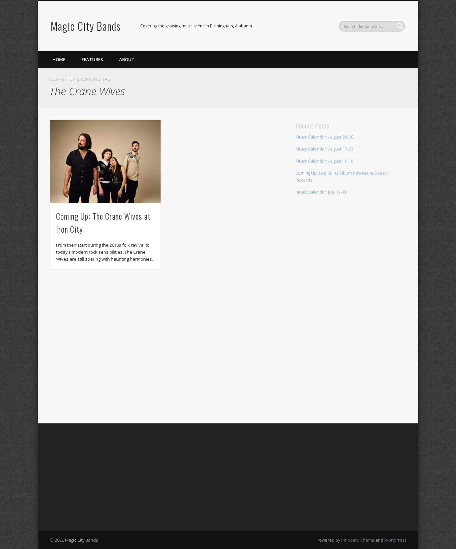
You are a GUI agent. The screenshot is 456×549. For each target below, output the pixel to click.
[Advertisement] (320, 310)
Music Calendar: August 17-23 (324, 149)
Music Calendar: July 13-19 (321, 192)
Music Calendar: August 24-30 (324, 137)
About (127, 59)
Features (92, 59)
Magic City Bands (86, 26)
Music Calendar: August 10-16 (324, 161)
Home (58, 59)
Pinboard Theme (358, 540)
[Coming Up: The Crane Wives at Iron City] (105, 161)
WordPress (395, 540)
